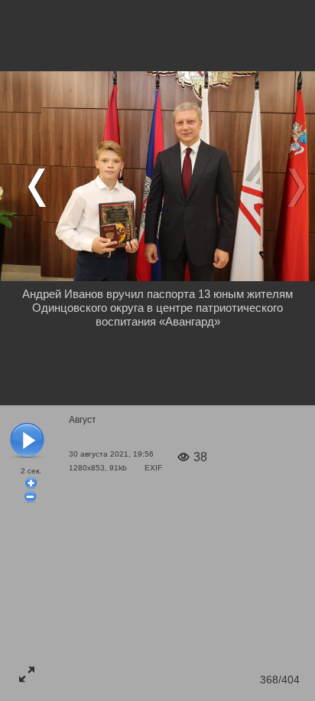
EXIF (153, 468)
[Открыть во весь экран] (26, 674)
